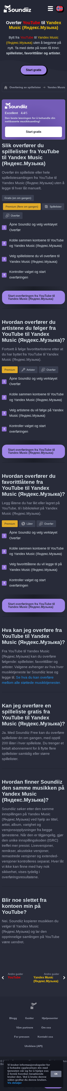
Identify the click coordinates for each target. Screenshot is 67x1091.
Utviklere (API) (34, 1046)
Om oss (46, 1027)
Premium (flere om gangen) (22, 206)
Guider (29, 1018)
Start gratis (33, 70)
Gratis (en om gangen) (17, 197)
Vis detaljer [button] (14, 1082)
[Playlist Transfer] (18, 8)
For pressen (21, 1036)
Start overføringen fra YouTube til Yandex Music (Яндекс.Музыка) (31, 297)
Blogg (13, 1018)
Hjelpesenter (50, 1018)
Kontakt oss (45, 1036)
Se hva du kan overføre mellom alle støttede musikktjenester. (31, 680)
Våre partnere (24, 1027)
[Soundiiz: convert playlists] (33, 1006)
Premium (9, 369)
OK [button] (56, 1074)
